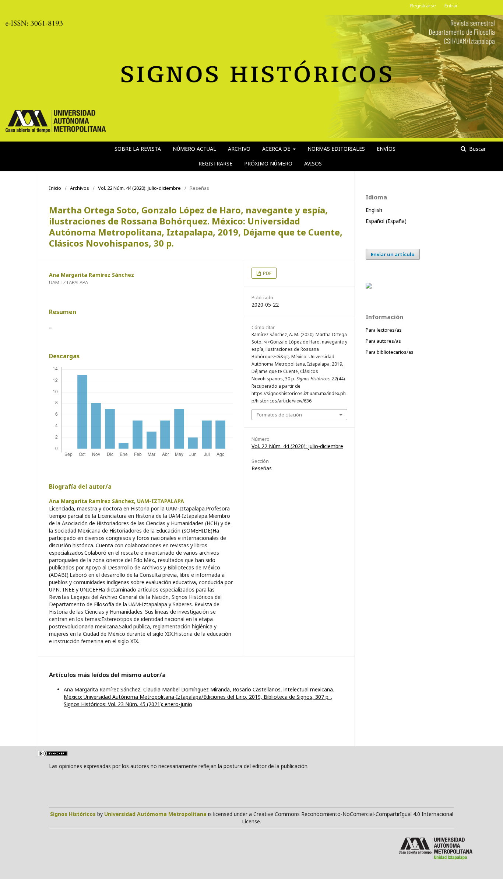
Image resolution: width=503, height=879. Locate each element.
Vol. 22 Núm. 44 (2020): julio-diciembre (139, 188)
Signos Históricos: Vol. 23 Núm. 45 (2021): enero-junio (128, 704)
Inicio (55, 188)
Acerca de (277, 148)
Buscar (477, 148)
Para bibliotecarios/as (390, 352)
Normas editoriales (336, 148)
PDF (266, 273)
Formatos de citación (279, 414)
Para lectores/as (384, 330)
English (374, 209)
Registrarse (215, 163)
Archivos (79, 188)
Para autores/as (383, 341)
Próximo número (268, 163)
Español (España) (386, 220)
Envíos (386, 148)
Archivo (239, 148)
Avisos (313, 163)
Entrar (451, 5)
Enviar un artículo (393, 254)
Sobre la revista (138, 148)
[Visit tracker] (369, 286)
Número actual (194, 148)
